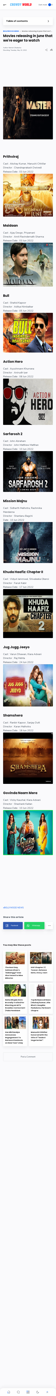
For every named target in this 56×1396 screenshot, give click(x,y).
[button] (4, 4)
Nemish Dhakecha (15, 48)
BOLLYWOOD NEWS (14, 907)
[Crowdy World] (21, 5)
